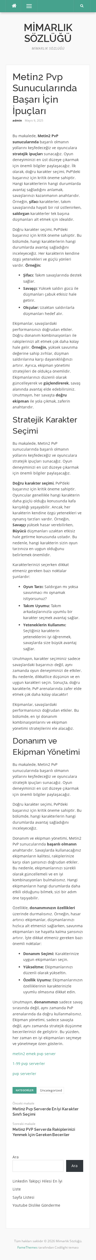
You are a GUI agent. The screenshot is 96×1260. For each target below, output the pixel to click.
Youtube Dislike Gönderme (36, 1205)
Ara (16, 1156)
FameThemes (27, 1247)
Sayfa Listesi (23, 1197)
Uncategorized (51, 1090)
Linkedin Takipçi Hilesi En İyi (37, 1181)
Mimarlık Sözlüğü (48, 33)
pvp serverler (24, 1073)
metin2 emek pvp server (34, 1053)
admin (17, 120)
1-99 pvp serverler (29, 1063)
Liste (17, 1189)
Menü (27, 5)
